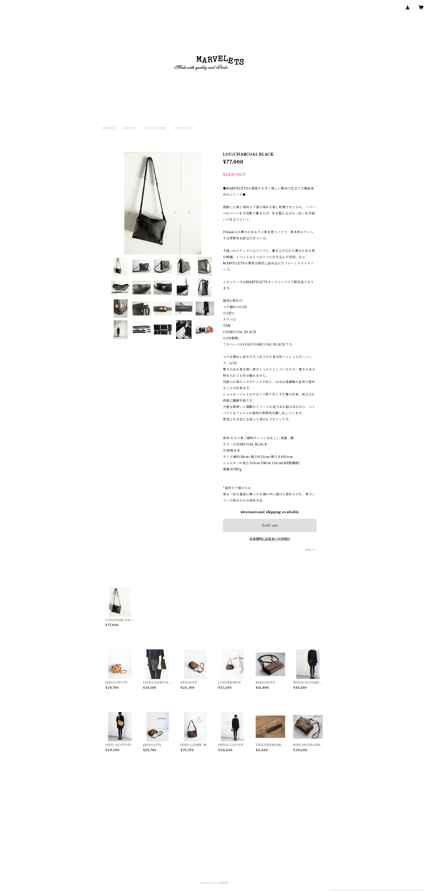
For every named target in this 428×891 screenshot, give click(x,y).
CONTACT (184, 128)
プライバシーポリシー (120, 866)
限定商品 (109, 806)
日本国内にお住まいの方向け (269, 539)
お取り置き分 (112, 820)
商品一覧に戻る (214, 841)
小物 (106, 793)
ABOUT (130, 128)
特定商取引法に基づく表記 (159, 866)
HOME (109, 128)
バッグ (107, 779)
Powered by (209, 883)
